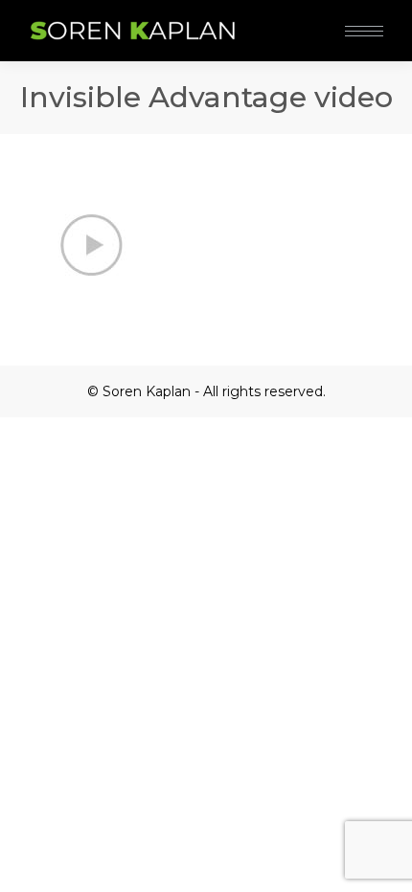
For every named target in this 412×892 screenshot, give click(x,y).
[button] (285, 17)
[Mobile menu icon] (364, 31)
